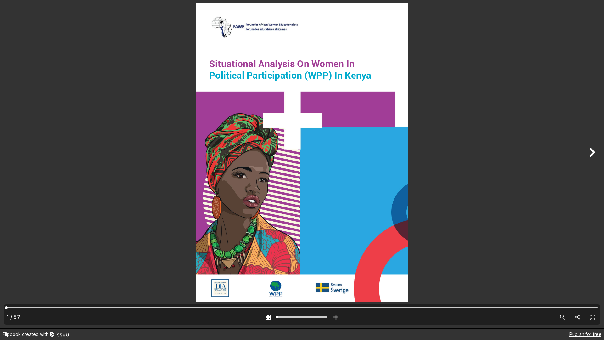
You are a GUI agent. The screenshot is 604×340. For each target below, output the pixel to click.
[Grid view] (268, 317)
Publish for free (585, 334)
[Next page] (591, 164)
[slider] (302, 317)
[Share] (577, 317)
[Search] (562, 317)
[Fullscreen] (592, 317)
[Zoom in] (336, 317)
